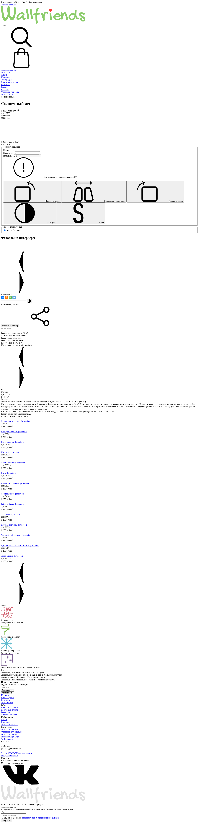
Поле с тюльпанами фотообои (15, 483)
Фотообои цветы (9, 734)
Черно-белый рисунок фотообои (16, 535)
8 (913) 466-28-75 (9, 753)
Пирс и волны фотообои (12, 442)
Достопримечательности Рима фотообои (20, 545)
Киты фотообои (8, 473)
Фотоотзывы (7, 702)
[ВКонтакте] (2, 297)
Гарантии (5, 712)
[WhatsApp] (10, 297)
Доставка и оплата (9, 710)
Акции (4, 75)
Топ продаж (6, 80)
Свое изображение (9, 82)
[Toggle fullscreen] (7, 328)
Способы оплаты (9, 715)
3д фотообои (7, 739)
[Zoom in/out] (10, 328)
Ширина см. (8, 150)
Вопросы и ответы (9, 707)
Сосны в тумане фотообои (13, 463)
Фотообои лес (7, 94)
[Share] (5, 328)
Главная (4, 87)
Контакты (5, 84)
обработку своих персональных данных (40, 818)
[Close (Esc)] (2, 328)
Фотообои (5, 72)
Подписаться (7, 690)
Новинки (5, 77)
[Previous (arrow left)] (2, 331)
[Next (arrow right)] (5, 331)
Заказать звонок (8, 5)
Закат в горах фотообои (12, 556)
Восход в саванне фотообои (14, 431)
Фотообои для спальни (11, 732)
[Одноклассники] (6, 297)
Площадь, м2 (9, 156)
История (5, 695)
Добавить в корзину (10, 326)
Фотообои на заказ (9, 724)
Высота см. (8, 153)
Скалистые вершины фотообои (15, 421)
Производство (7, 697)
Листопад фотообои (10, 452)
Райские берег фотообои (12, 504)
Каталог (5, 89)
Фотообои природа (10, 92)
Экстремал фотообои (10, 514)
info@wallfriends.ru (9, 756)
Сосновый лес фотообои (12, 494)
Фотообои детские (9, 729)
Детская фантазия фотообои (14, 525)
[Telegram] (14, 297)
